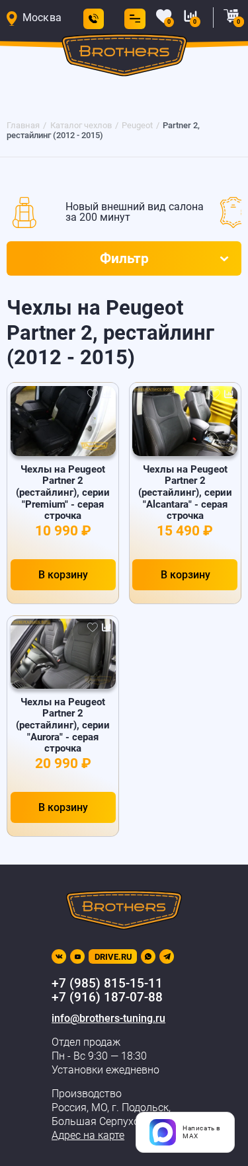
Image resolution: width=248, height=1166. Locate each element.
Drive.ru (113, 957)
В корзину (63, 575)
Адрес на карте (88, 1136)
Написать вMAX (202, 1132)
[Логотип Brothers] (124, 58)
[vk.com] (59, 956)
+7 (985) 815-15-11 (107, 983)
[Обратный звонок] (93, 19)
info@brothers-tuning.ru (108, 1019)
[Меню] (132, 19)
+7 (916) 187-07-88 (107, 997)
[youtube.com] (77, 956)
